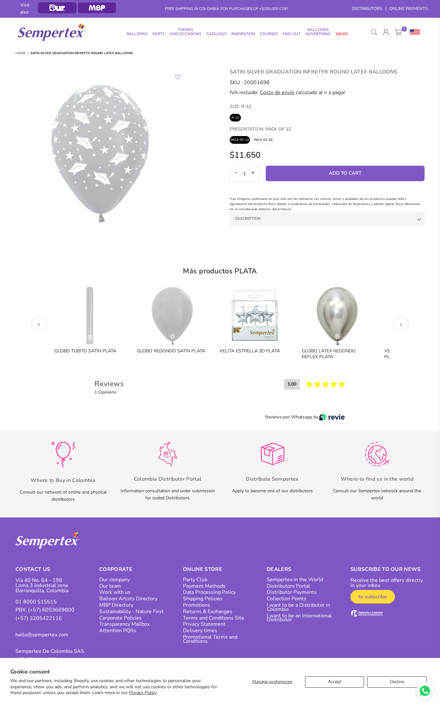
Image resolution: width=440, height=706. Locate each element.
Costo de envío (277, 92)
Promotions (196, 605)
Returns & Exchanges (207, 611)
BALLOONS (137, 33)
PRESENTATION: (260, 129)
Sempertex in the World (295, 579)
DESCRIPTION (248, 218)
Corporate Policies (120, 618)
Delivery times (200, 630)
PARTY (158, 33)
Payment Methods (204, 586)
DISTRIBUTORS (367, 9)
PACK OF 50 (263, 140)
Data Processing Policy (209, 592)
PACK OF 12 (240, 140)
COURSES (269, 33)
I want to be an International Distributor (299, 617)
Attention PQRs (117, 630)
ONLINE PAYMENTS (408, 9)
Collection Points (286, 598)
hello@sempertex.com (41, 634)
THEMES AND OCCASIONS (185, 31)
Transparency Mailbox (124, 624)
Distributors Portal (288, 586)
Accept (334, 682)
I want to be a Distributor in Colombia (298, 607)
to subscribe (373, 596)
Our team (110, 586)
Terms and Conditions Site (213, 618)
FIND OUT (291, 33)
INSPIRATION (243, 33)
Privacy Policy (143, 693)
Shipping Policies (203, 598)
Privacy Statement (204, 624)
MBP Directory (116, 605)
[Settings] (413, 32)
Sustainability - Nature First (131, 611)
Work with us (114, 592)
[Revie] (332, 417)
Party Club (195, 579)
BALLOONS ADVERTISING (318, 31)
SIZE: (240, 106)
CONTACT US (32, 569)
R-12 (235, 117)
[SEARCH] (374, 32)
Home (20, 53)
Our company (114, 579)
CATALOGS (216, 33)
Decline (397, 682)
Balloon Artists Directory (128, 598)
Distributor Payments (292, 592)
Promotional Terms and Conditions (210, 639)
